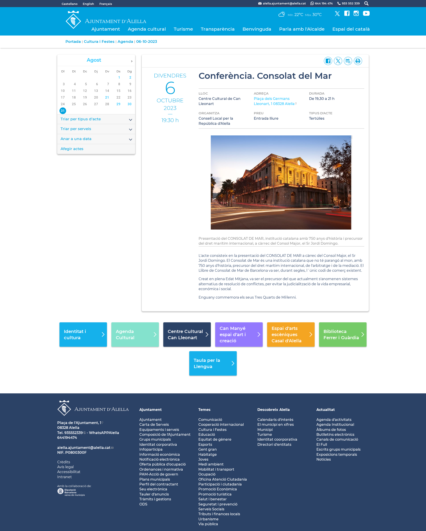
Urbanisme (208, 519)
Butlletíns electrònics (335, 434)
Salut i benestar (212, 499)
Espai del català (351, 29)
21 (107, 97)
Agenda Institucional (335, 424)
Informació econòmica (159, 454)
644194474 (67, 438)
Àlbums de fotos (331, 430)
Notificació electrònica (159, 459)
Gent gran (207, 449)
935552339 (73, 433)
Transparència (218, 29)
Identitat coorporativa (277, 439)
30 (130, 104)
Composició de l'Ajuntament (165, 434)
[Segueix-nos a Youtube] (366, 15)
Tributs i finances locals (219, 514)
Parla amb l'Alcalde (302, 29)
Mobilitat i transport (216, 469)
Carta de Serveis (154, 424)
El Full (321, 444)
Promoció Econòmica (217, 489)
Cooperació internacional (221, 424)
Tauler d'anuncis (154, 494)
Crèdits (63, 462)
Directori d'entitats (274, 444)
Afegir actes (72, 149)
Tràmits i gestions (155, 499)
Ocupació (206, 474)
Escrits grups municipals (338, 449)
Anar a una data (76, 139)
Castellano (69, 4)
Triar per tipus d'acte (81, 119)
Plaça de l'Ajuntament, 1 (79, 423)
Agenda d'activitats (333, 420)
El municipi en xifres (275, 424)
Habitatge (207, 454)
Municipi (265, 430)
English (88, 4)
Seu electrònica (153, 489)
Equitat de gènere (214, 439)
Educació (206, 434)
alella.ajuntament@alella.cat (83, 448)
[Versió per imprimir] (357, 60)
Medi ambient (211, 464)
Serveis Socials (211, 509)
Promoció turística (215, 494)
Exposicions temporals (336, 454)
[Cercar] (364, 3)
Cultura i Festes (99, 41)
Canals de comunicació (337, 439)
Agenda (125, 41)
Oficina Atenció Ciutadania (222, 479)
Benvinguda (257, 29)
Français (105, 4)
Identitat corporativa (158, 444)
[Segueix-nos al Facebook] (347, 15)
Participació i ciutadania (220, 484)
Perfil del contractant (158, 484)
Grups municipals (155, 439)
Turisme (183, 29)
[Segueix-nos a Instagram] (356, 15)
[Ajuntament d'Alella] (93, 419)
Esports (205, 444)
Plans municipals (154, 479)
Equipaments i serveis (159, 430)
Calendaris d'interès (275, 420)
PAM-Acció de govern (158, 474)
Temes (204, 410)
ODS (143, 504)
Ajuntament (105, 29)
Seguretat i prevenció (217, 504)
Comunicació (210, 420)
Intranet (64, 477)
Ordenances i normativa (161, 469)
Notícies (323, 459)
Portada (73, 41)
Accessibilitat (69, 472)
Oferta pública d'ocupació (162, 464)
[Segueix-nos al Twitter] (337, 15)
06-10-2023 (146, 41)
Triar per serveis (76, 129)
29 (118, 104)
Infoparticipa (151, 449)
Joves (203, 459)
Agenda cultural (147, 29)
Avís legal (65, 467)
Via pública (208, 524)
